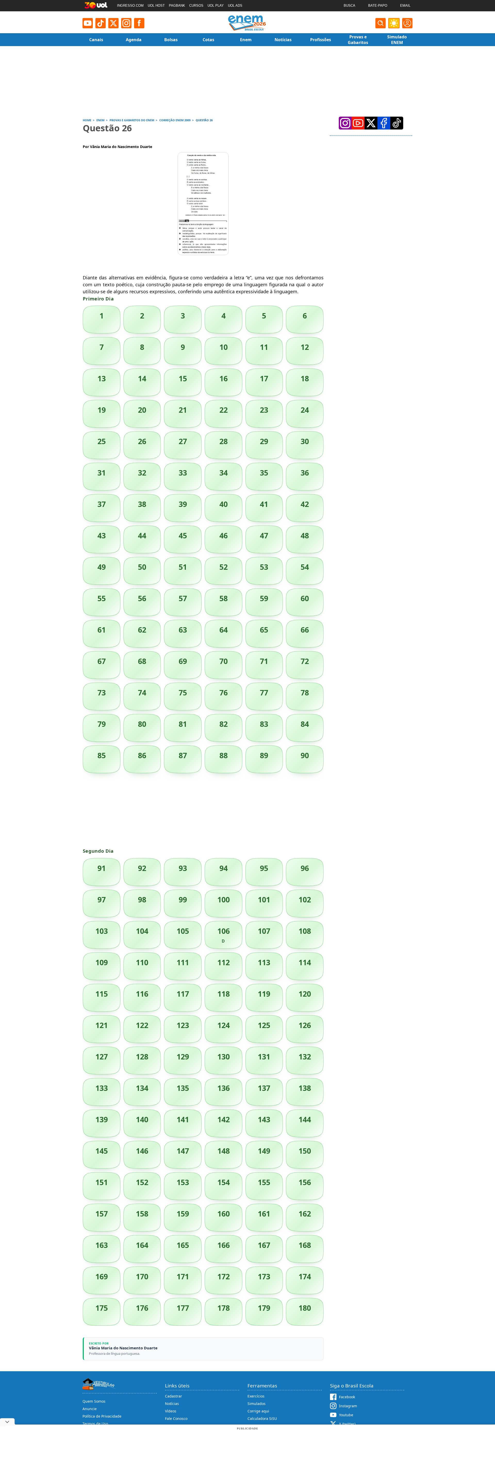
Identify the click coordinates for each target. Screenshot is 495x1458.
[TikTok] (100, 23)
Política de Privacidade (101, 1416)
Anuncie (89, 1408)
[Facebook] (383, 123)
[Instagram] (126, 23)
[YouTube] (358, 123)
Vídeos (170, 1411)
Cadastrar (173, 1396)
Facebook (347, 1396)
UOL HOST (156, 5)
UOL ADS (235, 5)
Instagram (348, 1405)
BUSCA (349, 5)
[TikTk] (396, 123)
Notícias (172, 1403)
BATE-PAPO (377, 5)
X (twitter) (347, 1423)
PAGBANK (177, 5)
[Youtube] (87, 23)
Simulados (257, 1403)
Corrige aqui (258, 1411)
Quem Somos (93, 1401)
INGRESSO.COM (130, 5)
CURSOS (196, 5)
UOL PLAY (216, 5)
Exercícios (256, 1396)
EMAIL (405, 5)
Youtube (346, 1414)
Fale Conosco (176, 1418)
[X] (113, 23)
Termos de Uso (95, 1423)
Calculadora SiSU (262, 1418)
